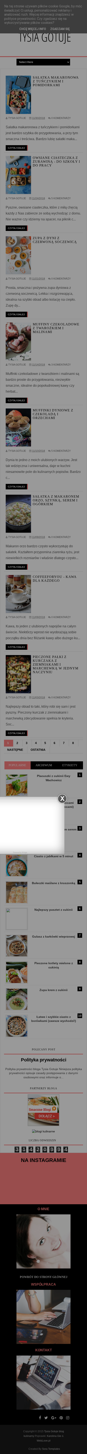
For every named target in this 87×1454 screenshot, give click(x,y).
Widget (24, 852)
